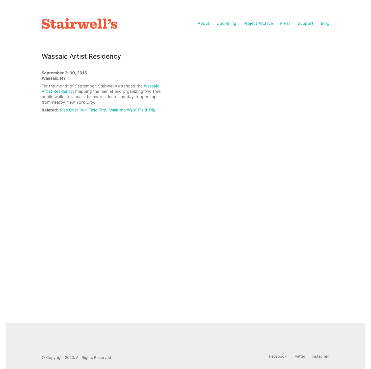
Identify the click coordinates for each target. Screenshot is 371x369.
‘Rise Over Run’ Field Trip (82, 109)
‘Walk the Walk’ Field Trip (132, 109)
